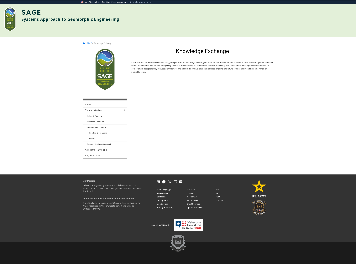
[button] (140, 2)
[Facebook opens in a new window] (164, 181)
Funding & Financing (98, 133)
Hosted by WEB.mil (160, 225)
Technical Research (95, 121)
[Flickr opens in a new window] (180, 181)
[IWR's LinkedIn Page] (158, 181)
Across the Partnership (96, 150)
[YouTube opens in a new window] (175, 181)
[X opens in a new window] (169, 181)
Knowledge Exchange (96, 127)
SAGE (88, 104)
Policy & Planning (94, 116)
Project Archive (92, 155)
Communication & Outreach (99, 144)
